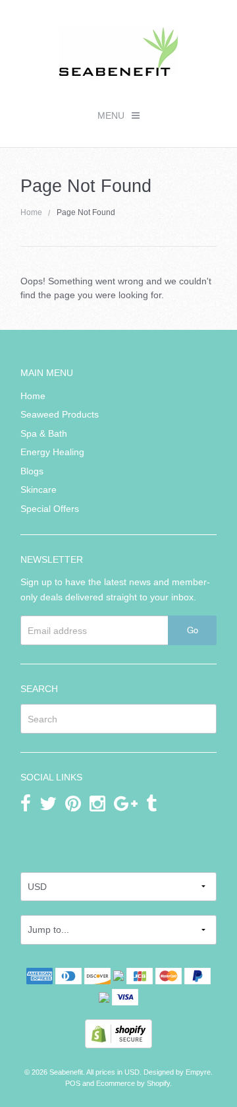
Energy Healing (52, 452)
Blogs (31, 471)
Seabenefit (66, 1072)
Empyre (198, 1072)
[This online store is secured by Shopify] (118, 1033)
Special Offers (49, 508)
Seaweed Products (59, 414)
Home (31, 212)
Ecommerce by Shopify (133, 1083)
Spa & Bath (43, 433)
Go (192, 629)
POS (72, 1083)
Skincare (38, 489)
